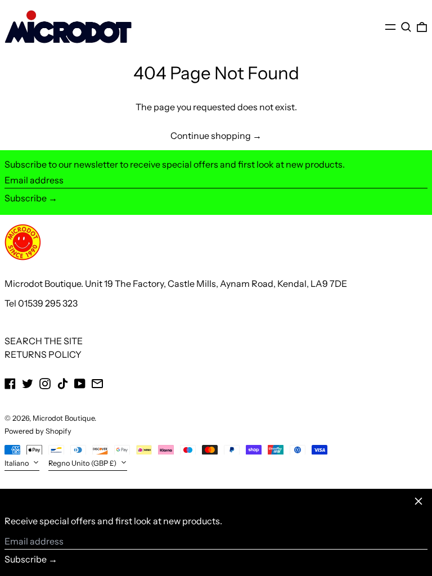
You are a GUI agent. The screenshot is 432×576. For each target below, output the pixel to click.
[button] (406, 26)
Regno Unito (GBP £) (83, 463)
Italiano (17, 463)
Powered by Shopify (37, 431)
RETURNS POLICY (43, 354)
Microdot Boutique (63, 418)
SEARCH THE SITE (43, 340)
